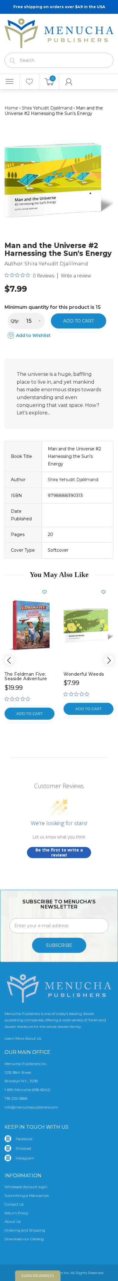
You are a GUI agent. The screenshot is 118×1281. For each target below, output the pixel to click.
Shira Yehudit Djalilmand (47, 108)
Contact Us (14, 1204)
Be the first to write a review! (59, 852)
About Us (13, 1221)
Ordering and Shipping (25, 1230)
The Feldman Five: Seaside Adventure (26, 676)
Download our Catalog (24, 1239)
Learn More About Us (23, 1038)
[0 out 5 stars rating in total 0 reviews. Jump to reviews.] (19, 699)
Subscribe (59, 945)
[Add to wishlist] (46, 592)
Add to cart (78, 321)
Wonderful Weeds (84, 674)
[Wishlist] (29, 81)
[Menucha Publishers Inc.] (59, 32)
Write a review (76, 275)
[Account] (69, 81)
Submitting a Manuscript (27, 1195)
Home (11, 108)
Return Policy (16, 1213)
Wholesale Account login (26, 1186)
